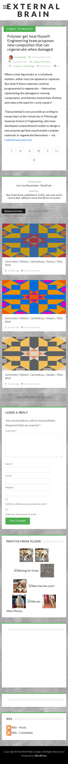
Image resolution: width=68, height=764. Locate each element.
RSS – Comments (22, 732)
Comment (11, 430)
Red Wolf (21, 57)
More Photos (14, 611)
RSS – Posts (18, 727)
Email (8, 475)
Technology (25, 29)
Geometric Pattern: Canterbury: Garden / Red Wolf (34, 376)
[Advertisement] (20, 644)
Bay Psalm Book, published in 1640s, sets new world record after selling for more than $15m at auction (34, 194)
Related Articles (13, 211)
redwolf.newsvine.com (18, 139)
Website (9, 487)
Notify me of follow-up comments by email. (26, 504)
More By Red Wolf (38, 211)
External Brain (34, 10)
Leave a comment (41, 61)
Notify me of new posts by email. (20, 514)
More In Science (13, 215)
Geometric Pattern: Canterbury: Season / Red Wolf (34, 320)
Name (9, 464)
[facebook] (11, 151)
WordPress (41, 755)
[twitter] (20, 151)
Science (11, 29)
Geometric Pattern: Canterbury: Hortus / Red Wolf (33, 263)
